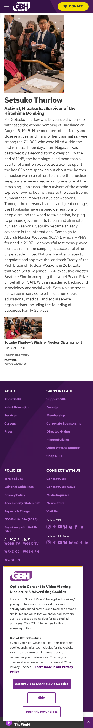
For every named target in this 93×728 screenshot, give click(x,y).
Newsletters (55, 503)
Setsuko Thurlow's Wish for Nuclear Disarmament (43, 342)
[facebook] (76, 526)
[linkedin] (81, 526)
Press (8, 431)
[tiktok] (54, 526)
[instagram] (48, 526)
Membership (55, 415)
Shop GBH (54, 456)
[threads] (71, 526)
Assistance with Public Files (21, 529)
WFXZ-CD (12, 552)
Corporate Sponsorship (63, 423)
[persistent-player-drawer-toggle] (88, 722)
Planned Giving (57, 440)
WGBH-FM (31, 552)
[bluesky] (65, 526)
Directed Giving (58, 431)
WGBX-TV (30, 544)
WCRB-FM (12, 560)
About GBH (12, 399)
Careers (10, 423)
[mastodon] (71, 542)
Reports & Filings (17, 511)
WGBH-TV (12, 544)
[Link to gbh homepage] (21, 6)
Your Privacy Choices (42, 712)
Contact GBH (56, 479)
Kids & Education (17, 407)
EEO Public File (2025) (21, 519)
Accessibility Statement (22, 503)
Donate (76, 6)
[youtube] (60, 526)
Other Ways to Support (63, 448)
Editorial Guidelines (19, 487)
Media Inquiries (57, 495)
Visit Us (52, 511)
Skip (41, 697)
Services (10, 415)
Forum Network (16, 355)
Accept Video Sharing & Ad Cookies (41, 684)
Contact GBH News (60, 487)
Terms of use (13, 479)
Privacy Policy (14, 495)
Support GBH (56, 399)
